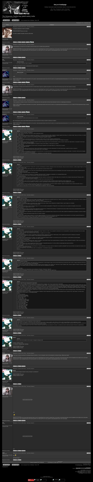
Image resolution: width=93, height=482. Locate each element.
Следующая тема (87, 22)
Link (14, 412)
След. (16, 17)
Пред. (8, 17)
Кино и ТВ (37, 20)
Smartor (49, 476)
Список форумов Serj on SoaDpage (27, 20)
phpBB (44, 477)
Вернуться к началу (6, 57)
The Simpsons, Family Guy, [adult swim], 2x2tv (18, 16)
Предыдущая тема (79, 22)
